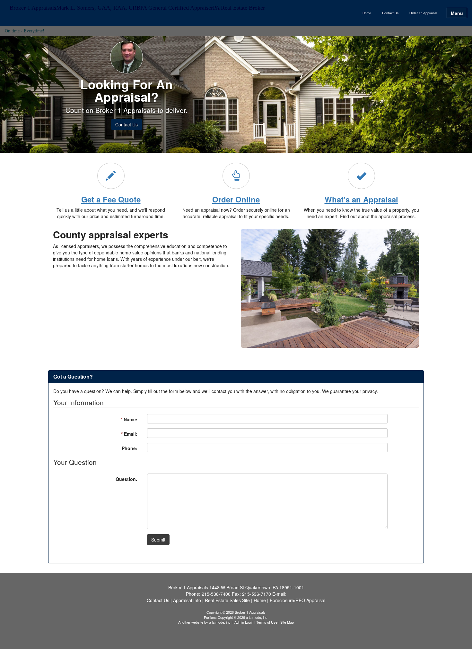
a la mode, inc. (220, 622)
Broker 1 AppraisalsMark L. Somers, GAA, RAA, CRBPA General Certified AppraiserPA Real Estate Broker (137, 8)
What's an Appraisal (361, 199)
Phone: (129, 448)
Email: (129, 434)
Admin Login (243, 622)
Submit (158, 539)
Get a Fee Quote (111, 199)
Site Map (287, 622)
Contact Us (390, 13)
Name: (129, 419)
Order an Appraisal (423, 13)
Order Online (236, 199)
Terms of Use (266, 622)
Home (367, 13)
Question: (126, 479)
